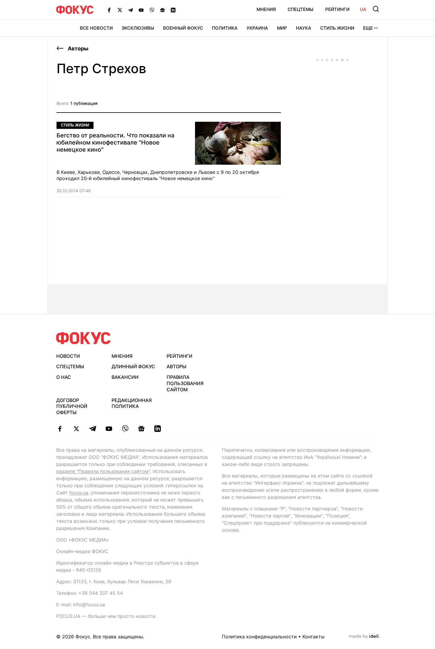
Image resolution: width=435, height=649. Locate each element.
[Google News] (162, 9)
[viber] (125, 429)
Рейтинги (337, 9)
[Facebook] (109, 9)
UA (363, 9)
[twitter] (76, 429)
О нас (63, 377)
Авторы (77, 48)
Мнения (266, 9)
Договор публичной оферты (71, 406)
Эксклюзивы (138, 28)
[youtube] (108, 429)
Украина (257, 28)
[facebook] (60, 429)
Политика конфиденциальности (259, 637)
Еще (368, 28)
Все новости (96, 28)
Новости (68, 356)
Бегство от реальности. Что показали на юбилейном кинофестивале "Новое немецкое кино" (115, 142)
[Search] (376, 9)
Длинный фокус (133, 366)
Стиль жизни (337, 28)
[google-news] (141, 429)
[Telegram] (130, 9)
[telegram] (92, 429)
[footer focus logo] (83, 338)
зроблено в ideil (364, 636)
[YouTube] (141, 9)
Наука (303, 28)
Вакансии (125, 377)
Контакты (313, 637)
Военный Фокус (183, 28)
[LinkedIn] (173, 9)
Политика (225, 28)
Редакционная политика (132, 403)
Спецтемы (300, 9)
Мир (282, 28)
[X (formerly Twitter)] (120, 9)
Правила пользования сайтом (185, 383)
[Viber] (151, 9)
